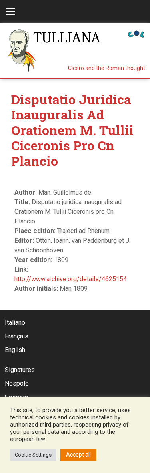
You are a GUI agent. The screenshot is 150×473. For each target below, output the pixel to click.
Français (16, 336)
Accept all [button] (78, 454)
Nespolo (17, 383)
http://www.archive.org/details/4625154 (70, 279)
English (15, 350)
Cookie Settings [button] (33, 455)
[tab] (11, 11)
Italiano (15, 322)
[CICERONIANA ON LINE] (136, 33)
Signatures (20, 370)
